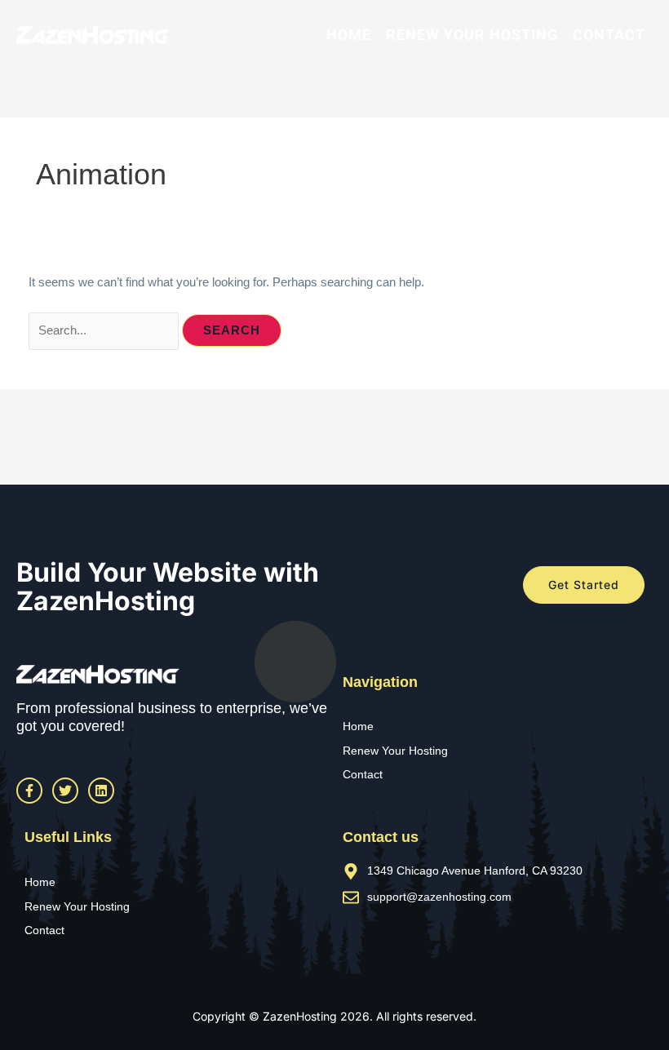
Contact (609, 34)
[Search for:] (105, 330)
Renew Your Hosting (472, 34)
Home (348, 34)
